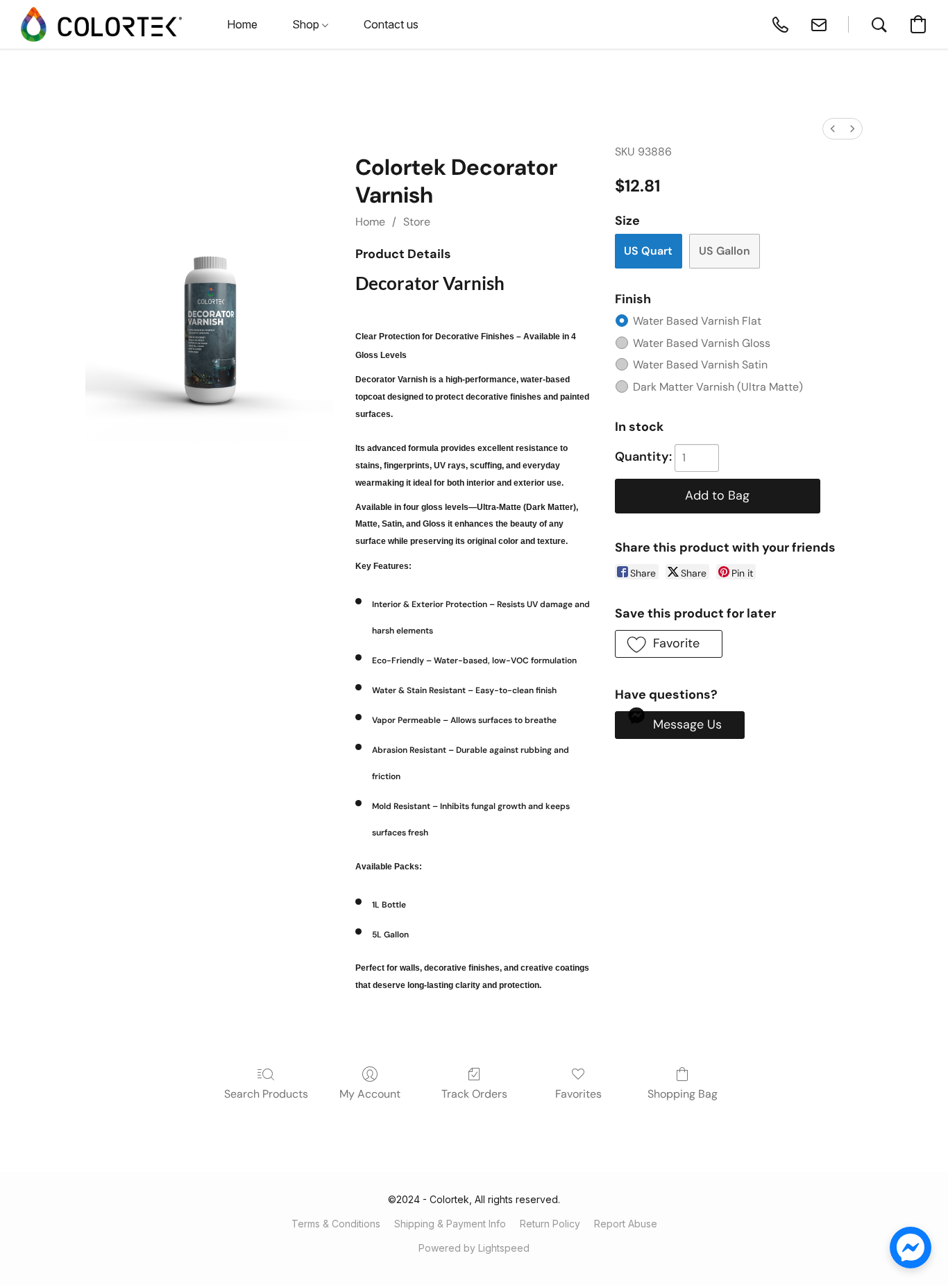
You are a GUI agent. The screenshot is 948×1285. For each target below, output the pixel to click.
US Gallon (724, 251)
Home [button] (242, 24)
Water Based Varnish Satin (700, 364)
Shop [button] (307, 24)
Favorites (578, 1094)
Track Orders (474, 1094)
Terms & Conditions (335, 1223)
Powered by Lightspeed (474, 1248)
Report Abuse (625, 1223)
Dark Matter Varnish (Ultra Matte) (718, 387)
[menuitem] (833, 129)
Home (370, 221)
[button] (101, 24)
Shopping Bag (682, 1094)
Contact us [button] (391, 24)
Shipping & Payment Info (450, 1223)
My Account (369, 1094)
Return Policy (550, 1223)
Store (416, 221)
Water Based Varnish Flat (697, 321)
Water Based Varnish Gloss (701, 343)
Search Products (266, 1094)
